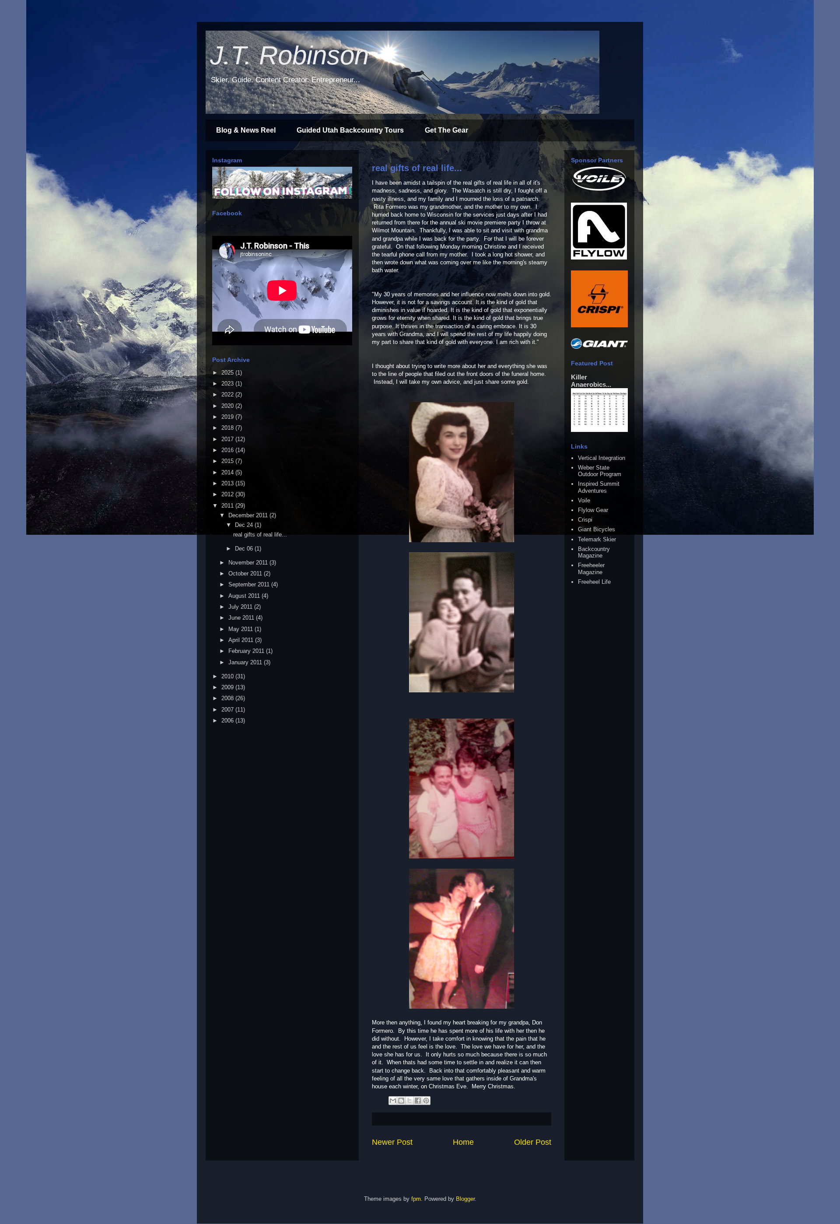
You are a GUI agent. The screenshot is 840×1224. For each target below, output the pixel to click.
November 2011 (249, 562)
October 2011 (246, 573)
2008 (228, 698)
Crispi (585, 519)
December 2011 (249, 515)
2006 (228, 720)
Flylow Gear (593, 510)
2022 (228, 394)
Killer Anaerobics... (591, 380)
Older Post (532, 1142)
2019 (228, 417)
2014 (228, 472)
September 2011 (249, 584)
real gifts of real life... (417, 168)
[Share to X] (409, 1100)
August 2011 (245, 596)
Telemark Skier (597, 539)
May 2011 (241, 629)
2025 (228, 372)
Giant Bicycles (596, 529)
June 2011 (242, 617)
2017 (228, 439)
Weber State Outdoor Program (599, 471)
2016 (228, 450)
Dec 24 (245, 525)
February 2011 (247, 651)
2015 (228, 461)
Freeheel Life (594, 582)
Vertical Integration (601, 458)
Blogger (465, 1199)
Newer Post (392, 1142)
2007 (228, 709)
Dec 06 (245, 548)
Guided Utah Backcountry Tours (350, 130)
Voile (584, 500)
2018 (228, 427)
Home (463, 1142)
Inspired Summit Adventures (599, 487)
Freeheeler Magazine (591, 568)
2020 (228, 406)
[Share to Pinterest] (426, 1100)
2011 (228, 505)
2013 (228, 483)
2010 (228, 676)
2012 (228, 494)
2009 (228, 687)
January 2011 (246, 662)
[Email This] (392, 1100)
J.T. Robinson (289, 55)
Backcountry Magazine (594, 552)
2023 (228, 383)
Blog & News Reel (246, 130)
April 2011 (241, 640)
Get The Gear (446, 130)
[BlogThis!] (401, 1100)
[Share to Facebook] (417, 1100)
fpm (416, 1199)
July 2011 (241, 606)
